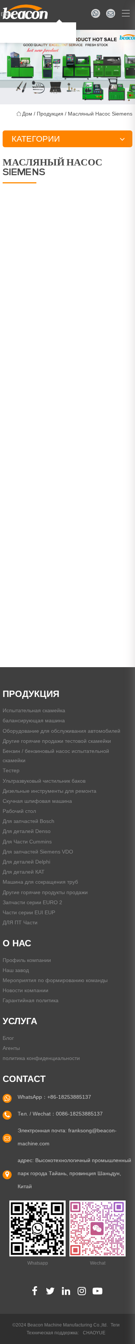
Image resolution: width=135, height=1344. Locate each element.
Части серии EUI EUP (29, 912)
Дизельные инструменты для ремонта (49, 791)
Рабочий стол (19, 811)
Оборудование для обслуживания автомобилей (61, 731)
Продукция (50, 114)
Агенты (11, 1048)
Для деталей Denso (27, 831)
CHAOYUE (94, 1332)
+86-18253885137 (69, 1097)
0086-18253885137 (79, 1114)
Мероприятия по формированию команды (55, 980)
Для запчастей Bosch (28, 821)
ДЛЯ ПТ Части (20, 922)
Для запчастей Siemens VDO (38, 852)
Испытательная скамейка (34, 710)
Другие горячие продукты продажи (45, 892)
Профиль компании (27, 960)
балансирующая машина (34, 720)
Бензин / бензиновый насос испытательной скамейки (56, 755)
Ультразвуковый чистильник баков (44, 781)
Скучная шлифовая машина (37, 801)
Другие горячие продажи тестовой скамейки (57, 741)
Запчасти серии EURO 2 (32, 902)
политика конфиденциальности (41, 1058)
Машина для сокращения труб (40, 882)
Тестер (11, 770)
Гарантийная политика (30, 1000)
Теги (115, 1325)
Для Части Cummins (27, 842)
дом (27, 114)
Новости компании (25, 990)
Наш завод (16, 970)
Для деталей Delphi (26, 862)
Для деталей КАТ (24, 872)
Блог (8, 1038)
